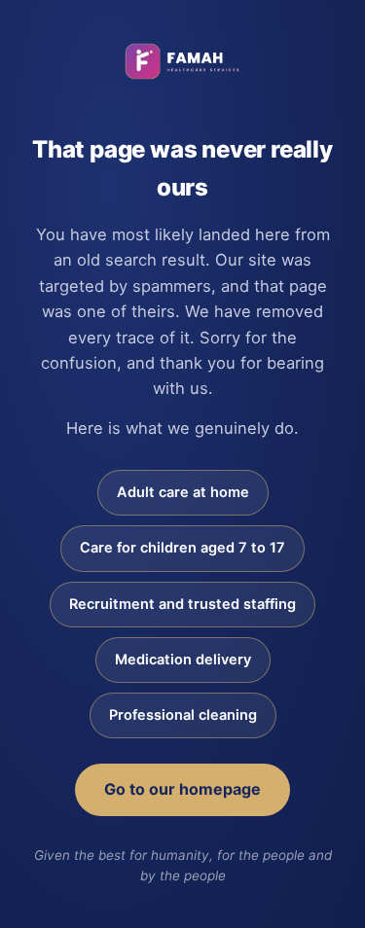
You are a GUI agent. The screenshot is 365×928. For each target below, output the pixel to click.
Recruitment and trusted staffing (182, 604)
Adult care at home (183, 492)
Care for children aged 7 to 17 (182, 547)
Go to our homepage (182, 789)
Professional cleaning (183, 715)
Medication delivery (183, 659)
